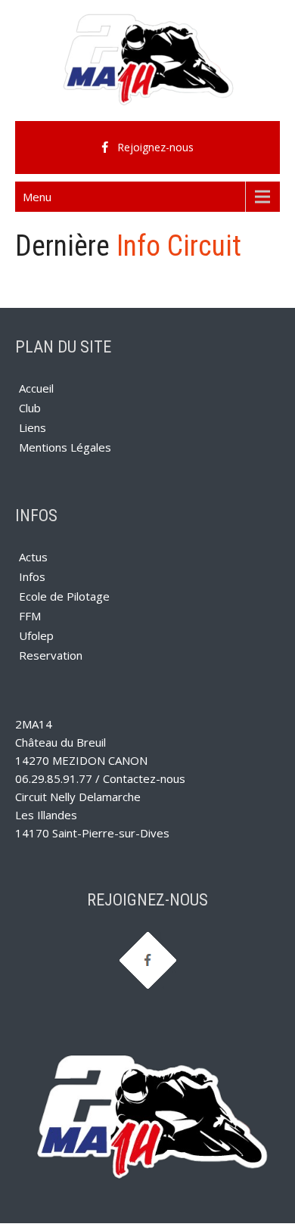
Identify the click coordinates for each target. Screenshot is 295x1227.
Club (30, 407)
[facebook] (147, 147)
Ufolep (36, 635)
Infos (32, 576)
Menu (37, 196)
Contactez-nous (144, 778)
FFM (30, 615)
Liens (32, 427)
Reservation (50, 655)
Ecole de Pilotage (64, 596)
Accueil (36, 388)
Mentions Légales (65, 447)
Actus (33, 556)
